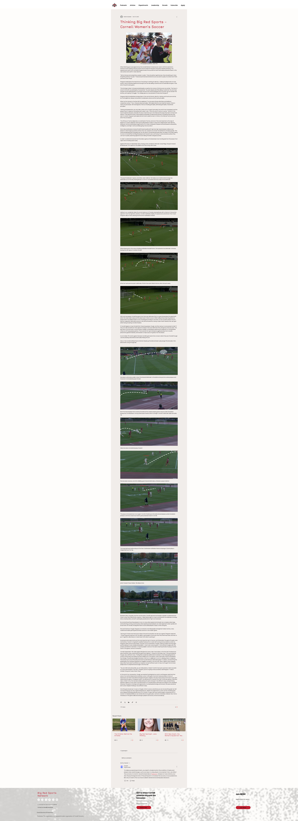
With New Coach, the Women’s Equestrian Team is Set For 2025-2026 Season (174, 734)
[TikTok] (38, 800)
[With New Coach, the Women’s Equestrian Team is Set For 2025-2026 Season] (174, 725)
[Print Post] (136, 702)
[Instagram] (42, 800)
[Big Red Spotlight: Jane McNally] (149, 725)
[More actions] (177, 17)
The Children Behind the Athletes (123, 734)
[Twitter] (49, 800)
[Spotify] (57, 800)
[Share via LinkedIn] (128, 702)
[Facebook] (46, 800)
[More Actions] (177, 767)
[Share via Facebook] (121, 702)
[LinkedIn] (53, 800)
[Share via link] (132, 702)
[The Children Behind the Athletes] (124, 725)
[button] (155, 5)
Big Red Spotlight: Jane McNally (148, 734)
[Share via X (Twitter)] (125, 702)
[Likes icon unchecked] (125, 781)
